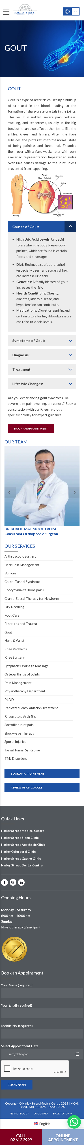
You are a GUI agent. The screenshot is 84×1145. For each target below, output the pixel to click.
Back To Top (61, 1113)
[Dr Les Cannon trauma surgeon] (42, 486)
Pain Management (18, 683)
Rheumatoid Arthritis (20, 716)
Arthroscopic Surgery (20, 556)
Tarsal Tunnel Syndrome (22, 750)
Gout (8, 632)
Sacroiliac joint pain (19, 725)
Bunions (10, 573)
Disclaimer (41, 1113)
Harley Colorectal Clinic (18, 851)
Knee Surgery (14, 657)
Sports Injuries (15, 742)
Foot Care (11, 615)
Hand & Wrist (14, 640)
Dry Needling (14, 607)
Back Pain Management (21, 565)
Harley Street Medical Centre (22, 831)
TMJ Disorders (15, 758)
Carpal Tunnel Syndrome (22, 582)
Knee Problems (15, 649)
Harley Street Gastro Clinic (21, 858)
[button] (74, 1122)
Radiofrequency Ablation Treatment (31, 708)
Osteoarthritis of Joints (22, 674)
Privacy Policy (19, 1113)
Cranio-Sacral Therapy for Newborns (32, 598)
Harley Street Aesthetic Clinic (23, 844)
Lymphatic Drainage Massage (26, 666)
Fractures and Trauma (20, 624)
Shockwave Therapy (19, 733)
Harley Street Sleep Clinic (20, 837)
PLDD (9, 700)
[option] (42, 492)
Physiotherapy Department (24, 691)
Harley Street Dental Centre (22, 865)
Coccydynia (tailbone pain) (24, 590)
